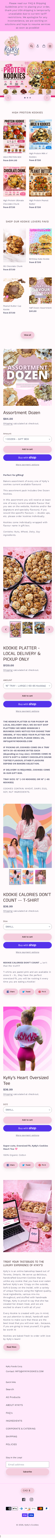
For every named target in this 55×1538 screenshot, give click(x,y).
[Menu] (50, 46)
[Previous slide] (8, 98)
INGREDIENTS (14, 1420)
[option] (16, 629)
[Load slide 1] (25, 98)
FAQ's (9, 1413)
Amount (7, 433)
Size (5, 921)
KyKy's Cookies (31, 1525)
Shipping (8, 423)
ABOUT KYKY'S (14, 1405)
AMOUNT (7, 680)
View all (27, 335)
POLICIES (11, 1444)
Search (10, 1389)
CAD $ (26, 1490)
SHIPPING (11, 1436)
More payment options (27, 464)
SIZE (5, 1104)
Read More (11, 1347)
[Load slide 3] (30, 98)
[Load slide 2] (27, 98)
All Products (13, 1397)
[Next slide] (47, 98)
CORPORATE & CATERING (20, 1428)
